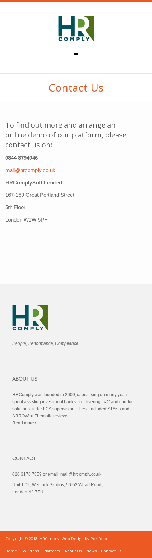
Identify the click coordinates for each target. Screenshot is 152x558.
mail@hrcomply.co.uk (30, 170)
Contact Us (111, 550)
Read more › (24, 423)
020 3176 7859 (27, 474)
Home (11, 550)
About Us (73, 550)
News (91, 550)
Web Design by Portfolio (84, 538)
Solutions (30, 550)
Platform (51, 550)
